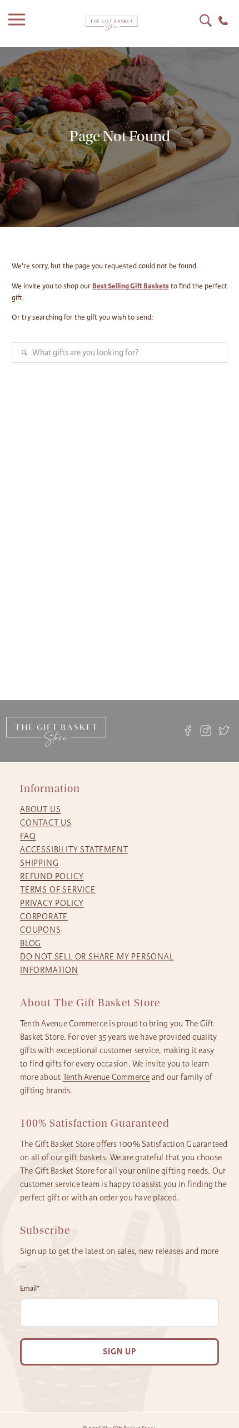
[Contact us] (223, 20)
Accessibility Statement (74, 850)
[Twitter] (224, 731)
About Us (40, 809)
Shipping (39, 863)
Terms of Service (58, 890)
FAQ (28, 836)
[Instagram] (206, 731)
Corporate (44, 916)
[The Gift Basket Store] (111, 24)
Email (30, 1288)
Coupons (40, 930)
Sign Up (119, 1352)
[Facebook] (187, 731)
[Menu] (19, 23)
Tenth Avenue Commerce (106, 1077)
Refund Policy (51, 876)
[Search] (206, 21)
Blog (30, 943)
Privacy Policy (52, 903)
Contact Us (46, 823)
